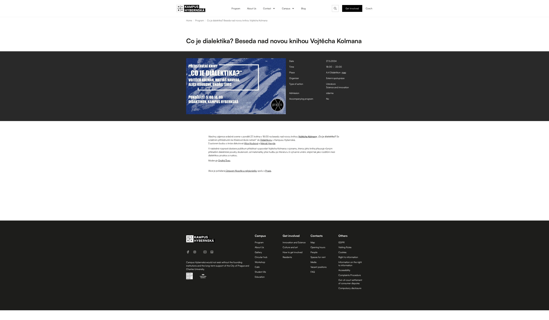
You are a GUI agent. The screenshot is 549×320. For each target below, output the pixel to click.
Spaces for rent (318, 257)
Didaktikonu (266, 139)
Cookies (342, 252)
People (314, 252)
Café (257, 267)
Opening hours (318, 247)
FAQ (313, 271)
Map (313, 242)
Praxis (268, 170)
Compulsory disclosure (349, 288)
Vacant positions (319, 267)
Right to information (348, 257)
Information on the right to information (350, 264)
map (344, 72)
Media (313, 262)
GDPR (341, 242)
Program (199, 20)
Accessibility (344, 270)
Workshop (260, 262)
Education (260, 276)
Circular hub (261, 257)
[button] (269, 8)
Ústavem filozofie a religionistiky (241, 170)
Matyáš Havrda (267, 143)
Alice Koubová (251, 143)
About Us (259, 247)
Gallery (258, 252)
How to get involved (292, 252)
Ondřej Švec (224, 160)
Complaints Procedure (349, 275)
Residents (287, 257)
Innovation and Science (294, 242)
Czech (369, 8)
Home (189, 20)
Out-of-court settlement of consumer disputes (350, 282)
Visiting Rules (344, 247)
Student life (260, 271)
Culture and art (290, 247)
